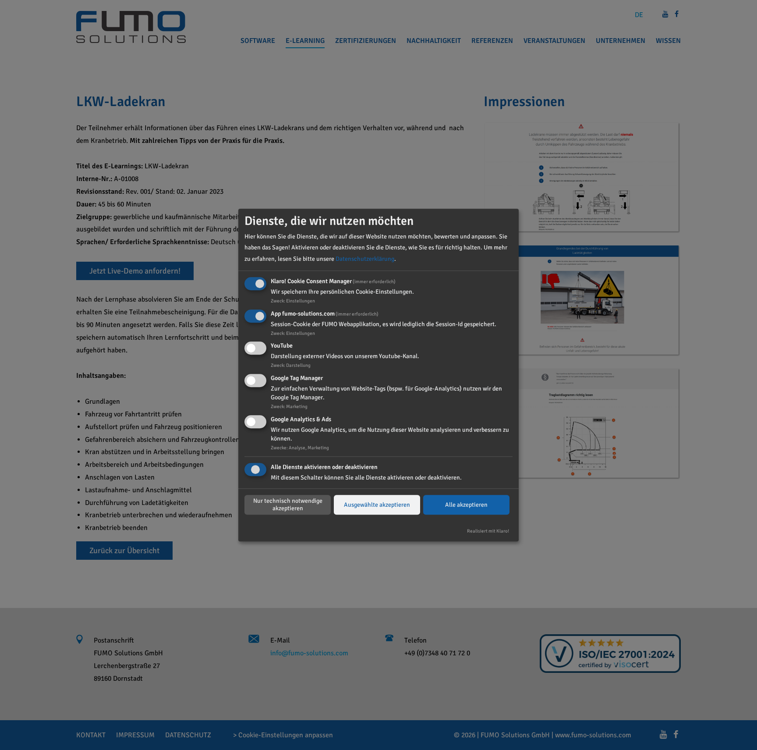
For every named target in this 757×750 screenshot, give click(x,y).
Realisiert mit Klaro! (488, 531)
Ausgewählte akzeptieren (377, 504)
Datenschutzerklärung (365, 259)
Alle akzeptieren (466, 504)
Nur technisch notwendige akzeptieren (287, 505)
